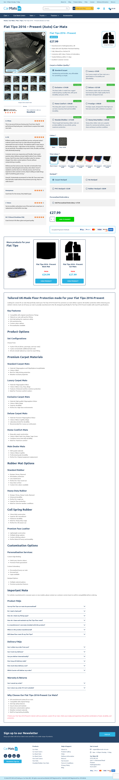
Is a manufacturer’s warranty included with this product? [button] (26, 625)
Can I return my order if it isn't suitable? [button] (20, 688)
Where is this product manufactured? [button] (19, 630)
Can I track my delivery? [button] (15, 652)
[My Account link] (104, 8)
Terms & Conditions (67, 763)
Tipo (21, 20)
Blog (69, 2)
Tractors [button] (54, 15)
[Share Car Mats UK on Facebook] (9, 756)
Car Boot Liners (19, 15)
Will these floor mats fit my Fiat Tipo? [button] (20, 634)
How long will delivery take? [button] (16, 661)
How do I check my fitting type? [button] (17, 616)
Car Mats (12, 20)
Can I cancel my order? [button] (14, 683)
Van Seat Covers (37, 758)
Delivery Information (102, 2)
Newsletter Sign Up (12, 761)
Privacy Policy (65, 765)
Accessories (68, 15)
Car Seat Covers (37, 751)
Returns (113, 2)
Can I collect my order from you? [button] (18, 647)
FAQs (86, 2)
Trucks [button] (42, 15)
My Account (65, 761)
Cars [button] (5, 15)
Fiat (17, 20)
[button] (43, 34)
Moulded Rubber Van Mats (40, 763)
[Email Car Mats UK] (18, 756)
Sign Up (107, 734)
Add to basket (65, 219)
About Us (63, 2)
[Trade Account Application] (98, 8)
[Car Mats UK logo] (16, 748)
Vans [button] (31, 15)
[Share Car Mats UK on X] (5, 756)
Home (6, 20)
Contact (92, 2)
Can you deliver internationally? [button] (18, 656)
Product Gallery (78, 2)
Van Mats (35, 761)
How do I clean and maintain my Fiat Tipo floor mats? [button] (25, 620)
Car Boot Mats (36, 754)
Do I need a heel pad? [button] (14, 611)
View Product (46, 281)
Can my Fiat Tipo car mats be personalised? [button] (21, 606)
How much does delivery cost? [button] (17, 666)
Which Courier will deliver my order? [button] (19, 670)
